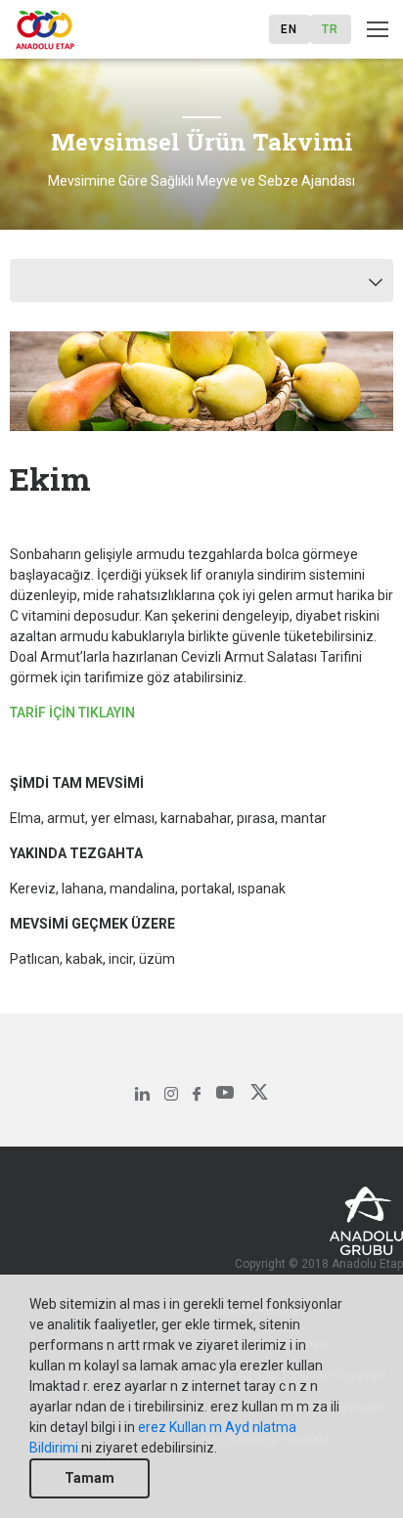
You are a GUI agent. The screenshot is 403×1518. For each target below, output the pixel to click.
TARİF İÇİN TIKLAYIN (72, 712)
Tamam (89, 1478)
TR (330, 29)
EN (289, 29)
